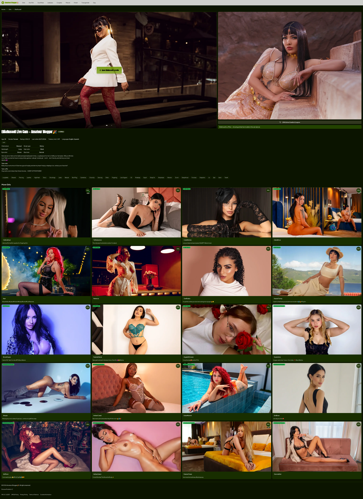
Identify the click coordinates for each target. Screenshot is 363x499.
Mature (68, 2)
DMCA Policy (15, 494)
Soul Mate (41, 2)
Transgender (85, 2)
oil (131, 177)
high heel (37, 177)
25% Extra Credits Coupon (292, 122)
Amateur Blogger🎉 (10, 2)
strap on (152, 177)
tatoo (44, 177)
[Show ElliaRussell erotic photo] (107, 125)
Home (3, 9)
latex (60, 177)
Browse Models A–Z (7, 489)
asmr (220, 177)
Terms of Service (34, 494)
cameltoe (83, 177)
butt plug (74, 177)
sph (214, 177)
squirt (145, 177)
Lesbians (50, 2)
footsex (194, 177)
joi (209, 177)
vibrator (169, 177)
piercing (21, 177)
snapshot (202, 177)
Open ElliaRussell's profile (112, 70)
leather (29, 177)
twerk (226, 177)
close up (92, 177)
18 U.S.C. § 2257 (6, 494)
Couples (59, 2)
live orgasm (123, 177)
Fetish (76, 2)
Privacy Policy (24, 494)
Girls (23, 2)
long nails (5, 177)
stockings (52, 177)
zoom (177, 177)
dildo (107, 177)
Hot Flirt (31, 2)
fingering (114, 177)
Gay (94, 2)
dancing (100, 177)
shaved (14, 177)
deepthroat (185, 177)
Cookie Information (45, 494)
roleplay (137, 177)
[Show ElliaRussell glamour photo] (112, 125)
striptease (161, 177)
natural (67, 177)
